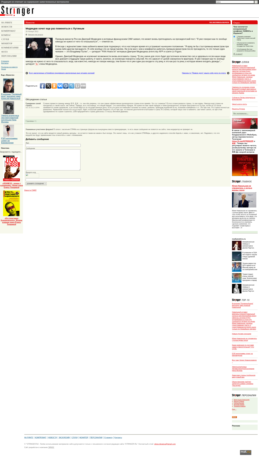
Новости (52, 438)
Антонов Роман (239, 404)
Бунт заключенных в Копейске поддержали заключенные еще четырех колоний (61, 73)
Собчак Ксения (239, 403)
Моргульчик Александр (241, 400)
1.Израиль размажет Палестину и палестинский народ (246, 38)
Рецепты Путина (238, 109)
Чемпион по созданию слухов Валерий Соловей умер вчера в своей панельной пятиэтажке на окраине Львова (244, 90)
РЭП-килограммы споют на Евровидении (9, 140)
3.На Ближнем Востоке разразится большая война (246, 50)
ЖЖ (234, 143)
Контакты (4, 63)
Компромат (40, 438)
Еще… (234, 409)
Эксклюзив (64, 438)
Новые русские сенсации (241, 334)
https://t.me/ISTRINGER (242, 141)
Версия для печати (35, 35)
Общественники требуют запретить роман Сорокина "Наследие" (242, 383)
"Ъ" (36, 64)
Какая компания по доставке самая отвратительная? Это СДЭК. (243, 347)
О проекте (5, 61)
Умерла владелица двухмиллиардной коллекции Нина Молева (243, 369)
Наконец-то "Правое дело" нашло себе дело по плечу (204, 73)
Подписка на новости (9, 67)
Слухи (75, 438)
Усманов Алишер (240, 406)
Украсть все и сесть (239, 104)
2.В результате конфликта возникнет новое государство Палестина (246, 44)
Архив (3, 69)
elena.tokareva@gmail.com (165, 444)
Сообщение (30, 148)
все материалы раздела (219, 22)
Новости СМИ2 (30, 190)
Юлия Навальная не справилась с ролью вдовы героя (242, 188)
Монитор (83, 438)
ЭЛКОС (51, 447)
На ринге (28, 438)
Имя (27, 143)
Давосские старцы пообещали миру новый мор (243, 376)
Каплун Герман (239, 401)
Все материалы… (240, 113)
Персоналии (96, 438)
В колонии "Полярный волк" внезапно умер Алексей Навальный (242, 305)
